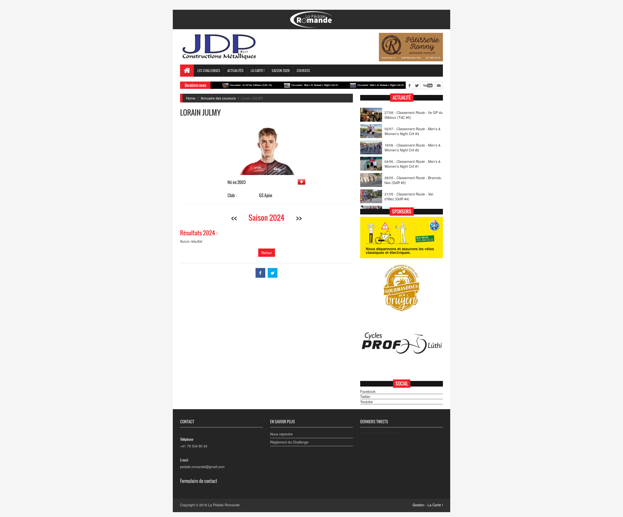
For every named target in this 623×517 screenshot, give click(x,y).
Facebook (368, 391)
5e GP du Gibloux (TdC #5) (236, 85)
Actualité (402, 97)
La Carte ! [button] (258, 70)
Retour (266, 252)
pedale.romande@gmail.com (202, 466)
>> (299, 217)
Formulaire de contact (198, 481)
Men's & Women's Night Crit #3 (299, 85)
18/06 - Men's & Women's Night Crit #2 (412, 147)
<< (234, 217)
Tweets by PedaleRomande (381, 432)
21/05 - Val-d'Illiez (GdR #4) (409, 196)
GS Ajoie (265, 195)
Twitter (365, 396)
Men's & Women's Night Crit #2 (365, 85)
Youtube (366, 401)
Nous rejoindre (281, 434)
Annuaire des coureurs (218, 98)
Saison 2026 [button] (281, 70)
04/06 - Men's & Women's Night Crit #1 (412, 164)
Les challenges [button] (208, 70)
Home (190, 98)
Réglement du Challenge (289, 442)
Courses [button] (303, 70)
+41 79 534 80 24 (193, 445)
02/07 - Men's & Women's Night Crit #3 (412, 131)
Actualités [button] (235, 70)
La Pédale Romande (224, 504)
